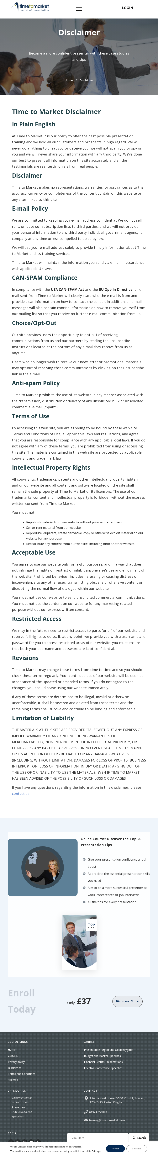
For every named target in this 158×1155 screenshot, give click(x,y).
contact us (20, 793)
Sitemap (13, 1080)
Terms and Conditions (21, 1074)
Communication (22, 1098)
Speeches (18, 1116)
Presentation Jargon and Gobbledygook (108, 1050)
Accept (115, 1148)
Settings (136, 1148)
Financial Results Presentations (103, 1062)
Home (12, 1049)
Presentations (21, 1102)
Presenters (18, 1107)
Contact (13, 1055)
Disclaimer (14, 1068)
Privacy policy (16, 1062)
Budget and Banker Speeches (102, 1056)
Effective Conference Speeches (103, 1068)
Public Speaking (22, 1112)
